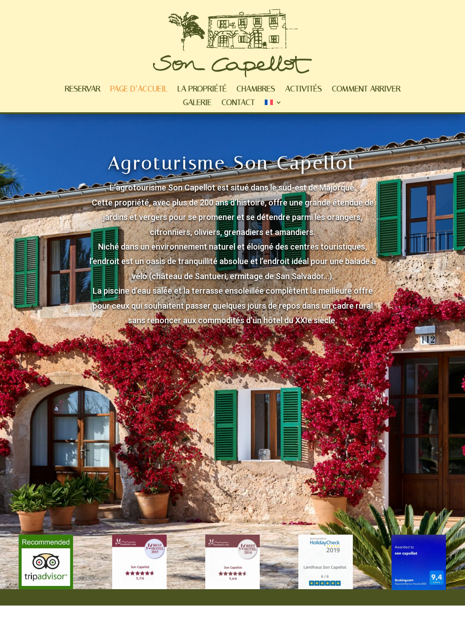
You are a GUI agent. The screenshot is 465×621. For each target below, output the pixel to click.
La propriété (202, 89)
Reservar (82, 89)
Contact (238, 103)
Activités (303, 89)
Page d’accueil (139, 89)
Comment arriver (366, 89)
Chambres (256, 89)
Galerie (197, 103)
